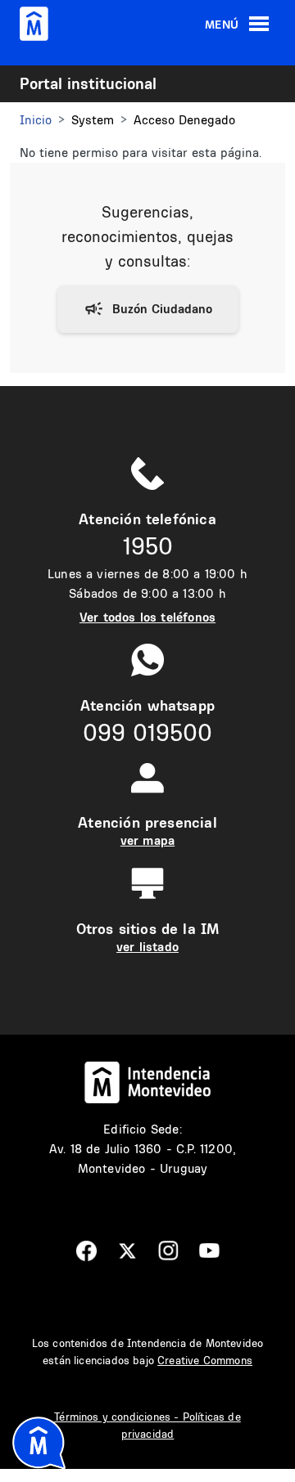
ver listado (147, 946)
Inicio (36, 120)
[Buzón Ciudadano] (147, 309)
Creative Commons (204, 1360)
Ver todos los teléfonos (147, 617)
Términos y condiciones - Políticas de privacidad (147, 1425)
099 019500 (147, 732)
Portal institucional (88, 83)
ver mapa (147, 840)
